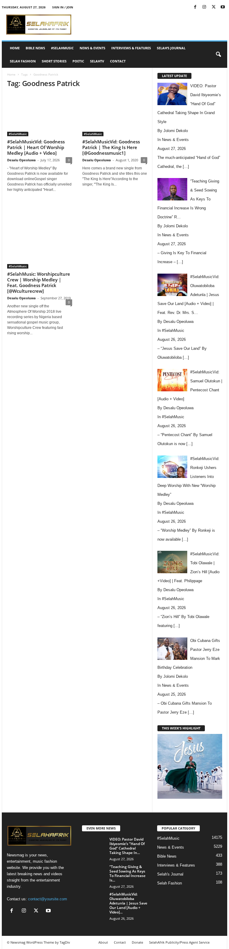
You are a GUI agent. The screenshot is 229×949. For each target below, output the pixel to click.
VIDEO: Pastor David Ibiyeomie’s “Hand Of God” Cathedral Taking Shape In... (127, 846)
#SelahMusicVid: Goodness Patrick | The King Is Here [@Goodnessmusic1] (111, 147)
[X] (213, 7)
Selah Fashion (23, 61)
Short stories (54, 61)
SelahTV (97, 61)
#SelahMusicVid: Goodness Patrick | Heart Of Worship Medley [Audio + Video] (36, 147)
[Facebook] (195, 7)
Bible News (35, 48)
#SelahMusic (62, 48)
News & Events (92, 48)
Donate (137, 942)
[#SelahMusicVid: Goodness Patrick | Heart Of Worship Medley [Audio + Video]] (39, 115)
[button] (218, 54)
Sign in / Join (62, 7)
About (103, 942)
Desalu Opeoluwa (21, 160)
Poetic (78, 61)
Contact (118, 61)
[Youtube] (222, 7)
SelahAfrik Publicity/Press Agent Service (179, 942)
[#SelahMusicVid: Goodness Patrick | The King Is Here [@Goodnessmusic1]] (114, 115)
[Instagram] (204, 7)
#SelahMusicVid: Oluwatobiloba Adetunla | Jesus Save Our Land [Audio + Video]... (128, 903)
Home (15, 48)
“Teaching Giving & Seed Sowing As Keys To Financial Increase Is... (127, 873)
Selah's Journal (170, 874)
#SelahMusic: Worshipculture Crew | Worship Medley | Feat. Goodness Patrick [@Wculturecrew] (38, 282)
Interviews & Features (131, 48)
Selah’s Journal (171, 48)
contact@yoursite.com (47, 899)
